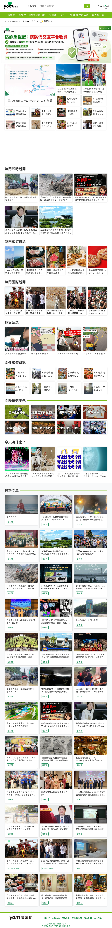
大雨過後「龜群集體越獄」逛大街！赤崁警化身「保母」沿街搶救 (90, 691)
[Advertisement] (56, 148)
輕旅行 (22, 14)
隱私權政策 (77, 918)
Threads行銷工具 (78, 14)
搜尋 (62, 14)
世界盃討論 (98, 14)
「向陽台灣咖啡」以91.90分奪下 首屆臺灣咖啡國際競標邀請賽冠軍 (90, 795)
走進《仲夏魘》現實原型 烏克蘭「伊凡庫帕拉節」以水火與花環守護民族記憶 (20, 863)
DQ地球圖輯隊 (37, 14)
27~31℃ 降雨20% (41, 21)
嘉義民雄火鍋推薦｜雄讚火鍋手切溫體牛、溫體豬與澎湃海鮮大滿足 (20, 898)
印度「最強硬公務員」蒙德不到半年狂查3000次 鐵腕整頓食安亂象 (55, 863)
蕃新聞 (11, 14)
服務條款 (66, 918)
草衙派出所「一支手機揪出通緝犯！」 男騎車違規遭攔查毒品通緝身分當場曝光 (90, 519)
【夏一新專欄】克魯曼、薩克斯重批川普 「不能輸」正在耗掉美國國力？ (55, 829)
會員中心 (56, 918)
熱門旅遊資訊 (15, 241)
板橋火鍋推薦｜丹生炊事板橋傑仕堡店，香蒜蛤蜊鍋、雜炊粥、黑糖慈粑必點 (90, 898)
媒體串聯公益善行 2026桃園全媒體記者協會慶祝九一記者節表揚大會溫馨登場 (90, 657)
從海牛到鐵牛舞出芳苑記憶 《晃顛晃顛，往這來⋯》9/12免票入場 (90, 588)
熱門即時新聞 (15, 169)
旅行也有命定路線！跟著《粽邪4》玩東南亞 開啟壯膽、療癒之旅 (20, 657)
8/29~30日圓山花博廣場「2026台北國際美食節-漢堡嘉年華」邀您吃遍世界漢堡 (21, 760)
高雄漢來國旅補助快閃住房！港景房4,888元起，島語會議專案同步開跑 (90, 863)
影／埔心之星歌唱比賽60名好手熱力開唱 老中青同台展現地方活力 (21, 554)
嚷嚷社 (53, 14)
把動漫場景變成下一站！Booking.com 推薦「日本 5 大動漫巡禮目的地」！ (90, 760)
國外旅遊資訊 (15, 362)
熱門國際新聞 (15, 282)
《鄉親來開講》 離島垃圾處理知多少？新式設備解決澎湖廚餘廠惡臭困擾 (55, 657)
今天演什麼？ (15, 442)
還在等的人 (12, 517)
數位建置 (88, 918)
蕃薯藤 (10, 5)
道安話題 (12, 322)
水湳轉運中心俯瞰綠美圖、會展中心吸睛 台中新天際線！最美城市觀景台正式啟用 (55, 554)
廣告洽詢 (98, 918)
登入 (100, 5)
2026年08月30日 (12, 21)
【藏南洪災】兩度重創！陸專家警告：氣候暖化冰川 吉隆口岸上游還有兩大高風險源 (20, 588)
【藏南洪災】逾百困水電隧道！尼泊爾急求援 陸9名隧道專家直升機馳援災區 (55, 760)
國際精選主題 (15, 400)
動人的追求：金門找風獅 (87, 620)
